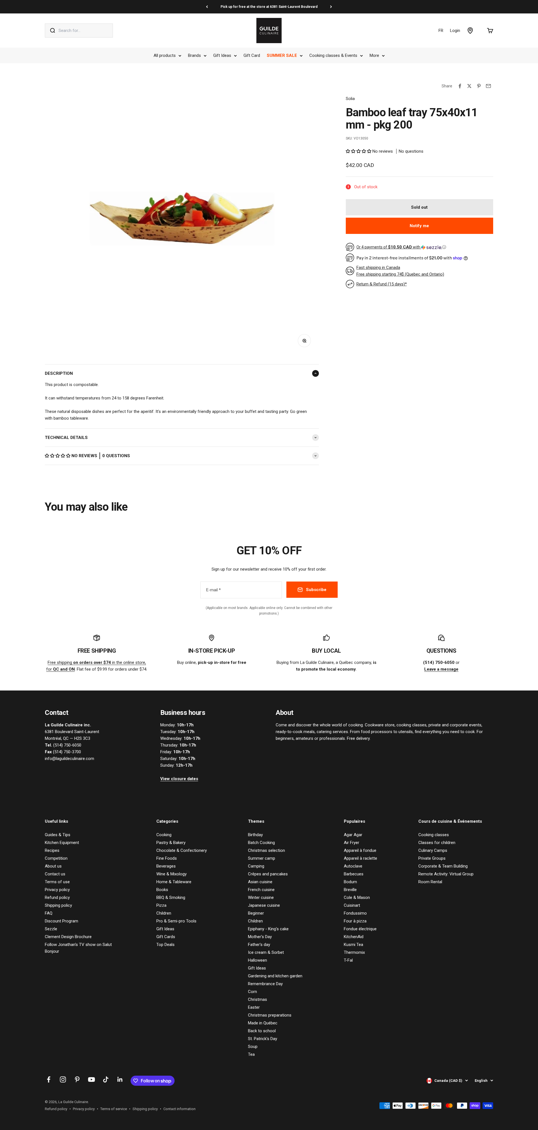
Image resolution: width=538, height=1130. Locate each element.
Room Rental (430, 881)
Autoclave (353, 866)
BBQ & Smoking (170, 897)
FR (441, 30)
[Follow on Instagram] (63, 1079)
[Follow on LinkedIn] (120, 1079)
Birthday (255, 834)
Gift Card (252, 55)
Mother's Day (260, 936)
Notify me (419, 225)
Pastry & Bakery (170, 842)
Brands (194, 55)
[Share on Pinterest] (479, 86)
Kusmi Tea (353, 944)
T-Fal (348, 960)
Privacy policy (57, 889)
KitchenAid (353, 936)
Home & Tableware (173, 881)
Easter (254, 1007)
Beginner (256, 913)
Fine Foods (166, 858)
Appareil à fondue (360, 850)
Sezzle (51, 928)
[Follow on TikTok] (106, 1079)
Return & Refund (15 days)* (381, 284)
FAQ (48, 913)
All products (165, 55)
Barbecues (353, 873)
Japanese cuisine (264, 905)
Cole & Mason (357, 897)
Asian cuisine (260, 881)
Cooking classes (433, 834)
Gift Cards (165, 936)
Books (162, 889)
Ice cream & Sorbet (266, 952)
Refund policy (57, 897)
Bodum (350, 881)
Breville (350, 889)
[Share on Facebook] (460, 86)
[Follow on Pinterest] (77, 1079)
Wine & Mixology (171, 873)
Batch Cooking (261, 842)
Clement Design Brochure (68, 936)
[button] (58, 455)
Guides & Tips (57, 834)
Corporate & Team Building (443, 866)
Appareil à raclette (360, 858)
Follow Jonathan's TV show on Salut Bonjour (78, 948)
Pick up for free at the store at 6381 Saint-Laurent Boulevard (269, 7)
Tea (251, 1054)
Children (163, 913)
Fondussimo (355, 913)
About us (53, 866)
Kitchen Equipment (62, 842)
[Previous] (207, 7)
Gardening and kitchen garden (275, 975)
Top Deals (165, 944)
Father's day (259, 944)
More (374, 55)
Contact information (179, 1109)
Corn (252, 991)
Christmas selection (266, 850)
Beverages (166, 866)
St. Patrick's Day (262, 1038)
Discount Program (61, 921)
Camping (256, 866)
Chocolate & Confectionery (181, 850)
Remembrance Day (265, 983)
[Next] (331, 7)
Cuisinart (352, 905)
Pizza (161, 905)
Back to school (262, 1030)
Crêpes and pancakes (268, 873)
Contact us (55, 873)
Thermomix (354, 952)
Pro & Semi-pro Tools (176, 921)
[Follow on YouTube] (91, 1079)
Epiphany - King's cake (268, 928)
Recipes (52, 850)
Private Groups (432, 858)
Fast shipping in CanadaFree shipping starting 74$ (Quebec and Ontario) (400, 271)
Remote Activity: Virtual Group (446, 873)
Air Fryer (351, 842)
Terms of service (113, 1109)
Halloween (257, 960)
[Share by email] (488, 86)
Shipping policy (58, 905)
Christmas (257, 999)
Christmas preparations (269, 1015)
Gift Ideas (222, 55)
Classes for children (436, 842)
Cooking (163, 834)
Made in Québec (262, 1023)
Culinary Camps (432, 850)
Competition (56, 858)
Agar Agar (353, 834)
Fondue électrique (360, 928)
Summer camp (261, 858)
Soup (253, 1046)
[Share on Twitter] (469, 86)
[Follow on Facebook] (48, 1079)
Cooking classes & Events (333, 55)
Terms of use (57, 881)
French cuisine (261, 889)
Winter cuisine (261, 897)
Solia (350, 98)
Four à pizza (355, 921)
